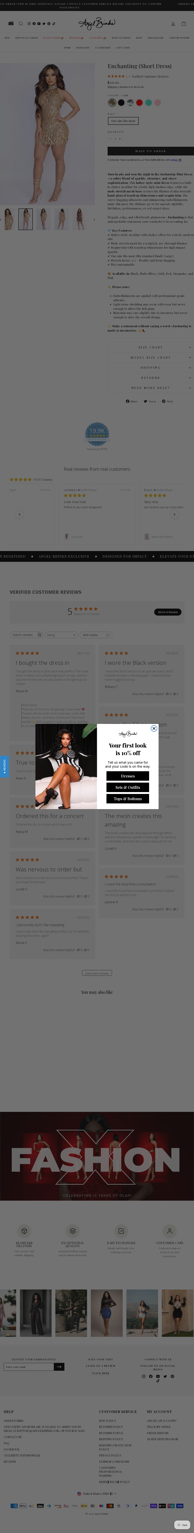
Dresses (128, 775)
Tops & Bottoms (128, 798)
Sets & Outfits (128, 787)
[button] (4, 766)
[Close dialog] (154, 728)
